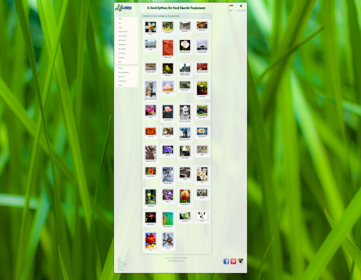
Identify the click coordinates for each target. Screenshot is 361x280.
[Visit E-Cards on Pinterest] (233, 264)
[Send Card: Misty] (150, 44)
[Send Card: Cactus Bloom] (150, 197)
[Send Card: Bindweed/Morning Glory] (185, 45)
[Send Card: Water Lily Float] (202, 131)
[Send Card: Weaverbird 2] (168, 68)
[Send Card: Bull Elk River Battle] (150, 67)
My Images (122, 49)
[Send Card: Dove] (168, 239)
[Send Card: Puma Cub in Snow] (168, 174)
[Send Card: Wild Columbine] (150, 217)
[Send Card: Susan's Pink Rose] (168, 112)
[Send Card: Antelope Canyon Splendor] (202, 67)
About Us (121, 77)
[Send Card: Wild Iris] (168, 194)
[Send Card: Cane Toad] (150, 131)
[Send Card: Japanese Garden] (202, 110)
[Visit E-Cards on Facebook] (226, 264)
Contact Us (122, 81)
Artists (120, 68)
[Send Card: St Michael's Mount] (202, 45)
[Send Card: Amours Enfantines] (168, 218)
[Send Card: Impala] (202, 149)
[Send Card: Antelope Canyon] (168, 48)
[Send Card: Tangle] (185, 172)
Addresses (122, 45)
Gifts (119, 62)
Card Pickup (122, 36)
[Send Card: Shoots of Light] (202, 25)
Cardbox (121, 57)
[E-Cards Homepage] (126, 8)
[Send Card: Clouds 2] (168, 86)
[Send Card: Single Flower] (202, 88)
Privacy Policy (121, 266)
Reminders (122, 40)
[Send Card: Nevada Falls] (185, 25)
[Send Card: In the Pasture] (168, 26)
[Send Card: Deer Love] (202, 192)
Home (120, 19)
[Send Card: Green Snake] (185, 216)
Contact (120, 268)
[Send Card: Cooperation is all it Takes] (185, 112)
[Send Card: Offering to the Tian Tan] (185, 132)
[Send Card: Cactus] (150, 110)
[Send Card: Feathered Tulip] (185, 196)
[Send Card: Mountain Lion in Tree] (150, 152)
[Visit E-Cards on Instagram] (240, 264)
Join (119, 23)
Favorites (121, 53)
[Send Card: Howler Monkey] (185, 150)
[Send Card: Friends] (202, 174)
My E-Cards (121, 270)
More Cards (121, 262)
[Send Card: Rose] (150, 240)
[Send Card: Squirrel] (168, 131)
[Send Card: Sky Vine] (168, 149)
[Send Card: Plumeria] (150, 27)
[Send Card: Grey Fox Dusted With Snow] (150, 89)
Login (120, 27)
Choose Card (122, 32)
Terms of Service (122, 264)
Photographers (123, 72)
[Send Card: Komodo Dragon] (185, 85)
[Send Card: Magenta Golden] (150, 171)
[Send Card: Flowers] (202, 216)
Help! (120, 85)
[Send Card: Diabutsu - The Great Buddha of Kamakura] (185, 67)
